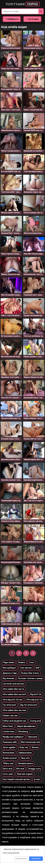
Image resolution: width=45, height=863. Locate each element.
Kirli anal (20, 769)
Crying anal (35, 721)
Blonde (35, 747)
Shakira (21, 662)
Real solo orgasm (25, 774)
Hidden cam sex (10, 715)
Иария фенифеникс (26, 726)
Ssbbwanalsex (25, 753)
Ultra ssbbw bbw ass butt (14, 694)
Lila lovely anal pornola (13, 684)
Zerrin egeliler (9, 747)
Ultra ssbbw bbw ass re (13, 689)
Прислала (32, 737)
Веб (37, 668)
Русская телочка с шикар (30, 678)
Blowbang (23, 731)
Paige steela (8, 662)
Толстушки (22, 4)
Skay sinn (25, 758)
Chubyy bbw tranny (30, 673)
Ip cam (37, 779)
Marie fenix (8, 726)
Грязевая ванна (25, 763)
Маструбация (9, 668)
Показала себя (10, 742)
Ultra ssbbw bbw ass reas (14, 710)
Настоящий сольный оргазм (16, 779)
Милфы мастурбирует (13, 737)
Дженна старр (10, 673)
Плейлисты (12, 19)
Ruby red (24, 747)
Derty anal (7, 769)
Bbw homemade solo (30, 742)
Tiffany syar (8, 763)
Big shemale (8, 678)
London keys (8, 731)
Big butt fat (36, 694)
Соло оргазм (26, 668)
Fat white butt (9, 705)
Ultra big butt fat (34, 699)
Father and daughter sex (14, 721)
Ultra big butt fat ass (12, 699)
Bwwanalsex (8, 753)
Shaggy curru (34, 769)
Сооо (31, 662)
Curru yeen (8, 774)
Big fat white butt (28, 705)
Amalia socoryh (10, 758)
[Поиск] (41, 11)
